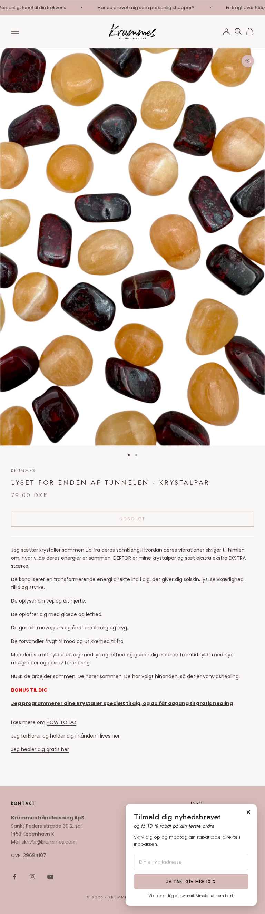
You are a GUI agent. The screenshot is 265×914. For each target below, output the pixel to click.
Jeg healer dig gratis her (40, 749)
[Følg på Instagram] (32, 876)
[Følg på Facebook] (14, 876)
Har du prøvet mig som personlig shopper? (140, 7)
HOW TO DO (61, 722)
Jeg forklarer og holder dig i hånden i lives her (66, 735)
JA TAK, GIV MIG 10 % (191, 881)
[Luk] (248, 812)
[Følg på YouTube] (50, 876)
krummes (23, 471)
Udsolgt (132, 519)
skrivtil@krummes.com (49, 841)
